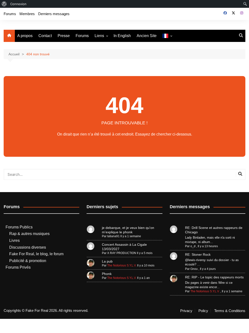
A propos (25, 36)
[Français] (167, 36)
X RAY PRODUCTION (121, 253)
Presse (64, 36)
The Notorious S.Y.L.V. (121, 265)
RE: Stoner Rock (198, 254)
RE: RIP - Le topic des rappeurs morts (214, 277)
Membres (27, 14)
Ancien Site (147, 36)
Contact (45, 36)
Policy (203, 311)
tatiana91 (113, 236)
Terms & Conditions (229, 311)
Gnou (194, 269)
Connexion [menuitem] (18, 4)
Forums (10, 14)
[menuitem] (4, 4)
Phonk (107, 274)
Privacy (186, 311)
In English (122, 36)
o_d (193, 246)
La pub (107, 261)
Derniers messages (54, 14)
